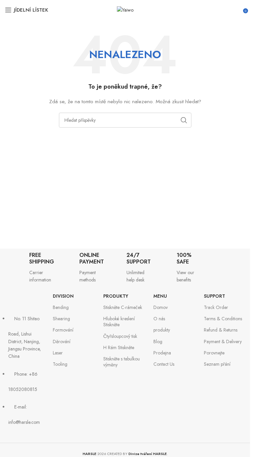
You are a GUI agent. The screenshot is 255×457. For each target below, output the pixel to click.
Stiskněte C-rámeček (122, 307)
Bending (61, 307)
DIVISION (63, 296)
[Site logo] (125, 9)
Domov (160, 307)
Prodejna (162, 352)
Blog (157, 341)
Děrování (61, 341)
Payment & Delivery (223, 341)
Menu (160, 296)
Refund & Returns (220, 330)
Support (214, 296)
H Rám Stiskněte (118, 347)
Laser (58, 352)
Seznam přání (217, 364)
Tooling (60, 364)
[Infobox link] (24, 268)
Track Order (216, 307)
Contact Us (163, 364)
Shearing (61, 318)
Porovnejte (214, 352)
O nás (159, 318)
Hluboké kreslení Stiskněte (119, 321)
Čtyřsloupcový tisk (120, 336)
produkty (115, 296)
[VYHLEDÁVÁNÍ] (184, 120)
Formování (63, 330)
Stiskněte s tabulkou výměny (121, 361)
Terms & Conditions (223, 318)
